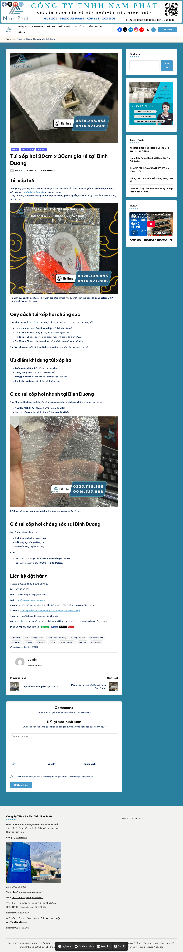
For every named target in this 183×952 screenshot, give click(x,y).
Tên (12, 764)
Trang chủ (10, 39)
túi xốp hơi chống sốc (33, 192)
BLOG (14, 150)
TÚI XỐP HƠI (27, 150)
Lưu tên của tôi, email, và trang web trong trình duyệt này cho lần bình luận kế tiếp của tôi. (54, 776)
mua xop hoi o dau (78, 637)
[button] (167, 29)
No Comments (49, 170)
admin (32, 659)
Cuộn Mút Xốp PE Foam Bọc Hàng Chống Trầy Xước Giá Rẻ (151, 190)
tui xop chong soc (67, 642)
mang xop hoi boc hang (57, 637)
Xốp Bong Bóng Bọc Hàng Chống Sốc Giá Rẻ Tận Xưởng (149, 149)
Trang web (90, 764)
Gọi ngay (66, 946)
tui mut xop (40, 642)
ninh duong (16, 642)
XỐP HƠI (41, 150)
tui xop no (82, 642)
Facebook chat (86, 946)
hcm (26, 637)
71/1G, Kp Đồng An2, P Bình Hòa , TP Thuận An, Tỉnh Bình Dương (50, 610)
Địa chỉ (121, 946)
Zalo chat (106, 946)
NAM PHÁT (21, 837)
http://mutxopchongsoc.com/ (30, 600)
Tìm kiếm (134, 54)
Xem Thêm (18, 621)
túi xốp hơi (34, 322)
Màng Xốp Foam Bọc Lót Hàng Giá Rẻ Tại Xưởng (149, 160)
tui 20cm (28, 642)
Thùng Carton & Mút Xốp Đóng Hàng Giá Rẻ (151, 180)
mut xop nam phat (96, 637)
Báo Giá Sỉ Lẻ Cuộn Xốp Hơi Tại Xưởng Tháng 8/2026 (149, 170)
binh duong (16, 637)
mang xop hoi (38, 637)
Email (51, 764)
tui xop (52, 642)
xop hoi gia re (96, 642)
